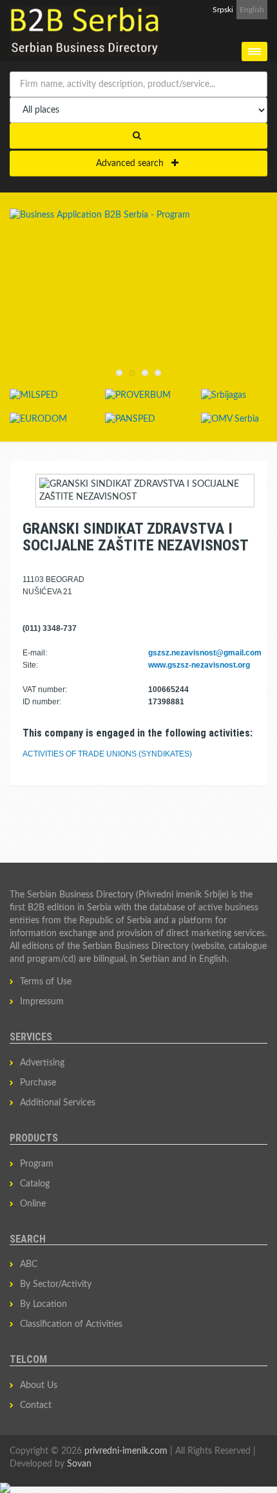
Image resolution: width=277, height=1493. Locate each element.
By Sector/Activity (55, 1284)
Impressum (42, 1001)
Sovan (79, 1464)
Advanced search (133, 163)
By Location (43, 1304)
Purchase (38, 1082)
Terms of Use (46, 981)
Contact (36, 1405)
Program (36, 1164)
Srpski (223, 10)
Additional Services (57, 1102)
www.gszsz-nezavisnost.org (199, 665)
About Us (38, 1385)
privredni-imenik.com (125, 1451)
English (252, 10)
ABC (28, 1264)
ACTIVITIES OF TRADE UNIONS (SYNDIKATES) (107, 753)
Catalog (35, 1183)
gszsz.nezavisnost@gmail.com (205, 652)
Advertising (42, 1062)
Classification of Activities (71, 1324)
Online (33, 1203)
